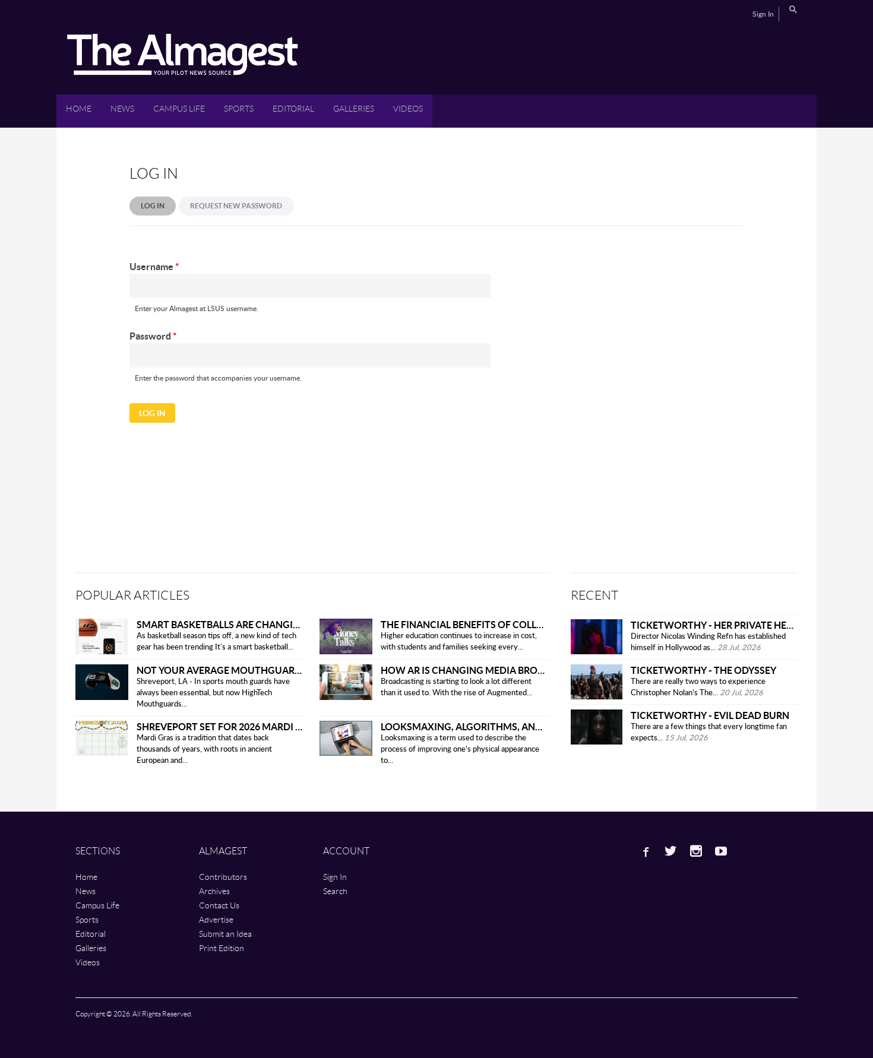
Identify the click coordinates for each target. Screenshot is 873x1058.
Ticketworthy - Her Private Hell (713, 625)
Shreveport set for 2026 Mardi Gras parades (250, 726)
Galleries (353, 108)
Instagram (696, 850)
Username (154, 266)
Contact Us (219, 905)
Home (78, 108)
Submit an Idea (225, 934)
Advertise (216, 919)
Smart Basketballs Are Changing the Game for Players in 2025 (295, 624)
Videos (408, 108)
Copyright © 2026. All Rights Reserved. (133, 1013)
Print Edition (221, 948)
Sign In (763, 14)
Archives (214, 891)
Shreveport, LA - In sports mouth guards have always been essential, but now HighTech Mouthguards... (213, 693)
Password (152, 335)
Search (793, 9)
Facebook (644, 850)
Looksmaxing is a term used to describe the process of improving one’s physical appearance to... (460, 749)
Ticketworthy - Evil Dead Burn (710, 715)
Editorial (293, 108)
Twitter (670, 850)
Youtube (720, 850)
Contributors (223, 877)
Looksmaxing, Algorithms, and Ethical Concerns (509, 726)
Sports (239, 108)
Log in (158, 205)
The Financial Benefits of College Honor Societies (511, 624)
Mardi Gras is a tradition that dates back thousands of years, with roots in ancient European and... (204, 749)
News (122, 108)
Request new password (236, 205)
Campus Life (179, 108)
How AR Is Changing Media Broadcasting (487, 670)
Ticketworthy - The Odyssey (703, 670)
